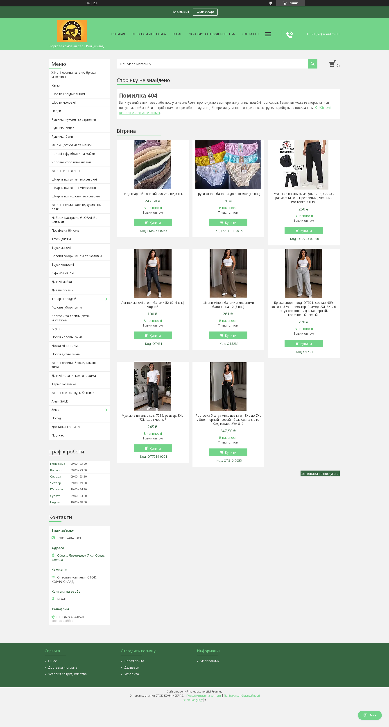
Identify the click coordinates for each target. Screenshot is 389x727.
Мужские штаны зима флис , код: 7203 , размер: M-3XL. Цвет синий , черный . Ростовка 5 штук (304, 198)
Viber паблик (209, 661)
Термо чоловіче (64, 384)
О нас (177, 34)
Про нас (58, 435)
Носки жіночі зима (65, 345)
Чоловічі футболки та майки (73, 153)
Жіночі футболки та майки (72, 145)
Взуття (57, 329)
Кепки (56, 85)
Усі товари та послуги (318, 473)
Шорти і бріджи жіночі (69, 94)
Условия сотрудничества (212, 34)
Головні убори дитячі (68, 307)
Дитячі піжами (62, 290)
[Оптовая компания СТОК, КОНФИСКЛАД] (71, 30)
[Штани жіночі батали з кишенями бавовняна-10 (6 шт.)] (228, 273)
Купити (155, 222)
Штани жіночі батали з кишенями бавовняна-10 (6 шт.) (228, 305)
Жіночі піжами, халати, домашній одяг (77, 207)
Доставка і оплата (66, 427)
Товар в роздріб (64, 299)
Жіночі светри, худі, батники (73, 393)
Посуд (56, 418)
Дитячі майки (62, 281)
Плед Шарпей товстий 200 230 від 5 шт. (152, 194)
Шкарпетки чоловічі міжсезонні (76, 196)
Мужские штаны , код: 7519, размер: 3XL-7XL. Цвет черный (153, 418)
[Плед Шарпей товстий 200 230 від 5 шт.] (153, 165)
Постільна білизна (65, 230)
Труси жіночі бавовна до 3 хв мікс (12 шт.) (228, 194)
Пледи (56, 111)
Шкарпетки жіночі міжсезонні (74, 187)
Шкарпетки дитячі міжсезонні (74, 179)
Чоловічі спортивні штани (71, 162)
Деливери (131, 667)
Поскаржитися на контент (203, 695)
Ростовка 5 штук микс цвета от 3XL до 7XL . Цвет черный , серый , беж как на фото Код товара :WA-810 (228, 420)
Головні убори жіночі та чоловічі (77, 256)
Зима (55, 409)
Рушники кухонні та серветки (74, 119)
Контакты (250, 34)
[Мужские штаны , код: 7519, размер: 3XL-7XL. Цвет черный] (153, 386)
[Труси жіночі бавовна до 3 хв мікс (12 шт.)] (228, 165)
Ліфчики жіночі (63, 273)
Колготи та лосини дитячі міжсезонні (71, 318)
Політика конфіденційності (242, 695)
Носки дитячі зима (66, 354)
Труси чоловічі (63, 264)
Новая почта (134, 661)
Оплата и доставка (149, 34)
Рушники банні (63, 136)
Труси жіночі (61, 247)
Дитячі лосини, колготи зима (74, 375)
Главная (118, 34)
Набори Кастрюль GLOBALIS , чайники (74, 219)
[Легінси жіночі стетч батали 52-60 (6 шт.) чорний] (153, 273)
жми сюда (205, 11)
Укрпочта (131, 674)
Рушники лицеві (63, 128)
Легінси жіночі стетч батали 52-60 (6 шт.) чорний (152, 305)
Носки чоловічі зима (67, 337)
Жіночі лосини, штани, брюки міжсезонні (74, 74)
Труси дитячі (61, 239)
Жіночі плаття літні (66, 171)
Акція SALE (60, 401)
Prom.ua (217, 691)
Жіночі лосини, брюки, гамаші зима (74, 365)
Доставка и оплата (62, 667)
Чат (373, 715)
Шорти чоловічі (64, 102)
